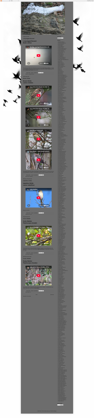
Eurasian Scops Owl (61, 141)
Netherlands (31, 176)
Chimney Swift (60, 109)
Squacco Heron (60, 346)
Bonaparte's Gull (60, 92)
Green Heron (60, 192)
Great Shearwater (60, 184)
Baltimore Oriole (60, 65)
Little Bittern (60, 239)
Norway (59, 260)
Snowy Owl (59, 332)
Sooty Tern (59, 335)
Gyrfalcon (59, 204)
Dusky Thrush (60, 132)
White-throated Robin (61, 382)
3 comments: (35, 72)
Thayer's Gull (60, 361)
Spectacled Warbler (61, 341)
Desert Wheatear (60, 130)
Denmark (59, 129)
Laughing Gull (60, 226)
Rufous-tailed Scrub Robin (62, 314)
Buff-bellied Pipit (60, 100)
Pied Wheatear (60, 281)
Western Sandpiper (61, 373)
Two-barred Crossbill (61, 365)
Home (36, 294)
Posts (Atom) (29, 296)
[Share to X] (40, 72)
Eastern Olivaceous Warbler (62, 135)
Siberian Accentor (60, 325)
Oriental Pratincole (61, 262)
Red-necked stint (60, 298)
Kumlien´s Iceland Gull (61, 224)
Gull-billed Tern (60, 203)
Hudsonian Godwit (61, 207)
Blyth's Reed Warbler (61, 90)
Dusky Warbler (27, 258)
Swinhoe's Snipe (60, 355)
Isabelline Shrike (27, 180)
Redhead (59, 299)
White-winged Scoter (61, 384)
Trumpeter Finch (60, 363)
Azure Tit (59, 60)
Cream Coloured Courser (62, 121)
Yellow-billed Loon (61, 396)
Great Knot (59, 182)
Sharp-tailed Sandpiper (61, 322)
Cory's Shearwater (61, 120)
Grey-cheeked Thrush (61, 198)
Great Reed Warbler (61, 183)
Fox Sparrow (60, 173)
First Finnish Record (61, 156)
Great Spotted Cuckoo (61, 186)
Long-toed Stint (60, 250)
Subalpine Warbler (61, 351)
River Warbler (60, 302)
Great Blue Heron (60, 181)
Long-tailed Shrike (61, 249)
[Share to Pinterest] (42, 72)
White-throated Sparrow (61, 383)
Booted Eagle (60, 93)
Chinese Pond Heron (61, 110)
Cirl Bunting (60, 111)
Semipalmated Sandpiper (62, 321)
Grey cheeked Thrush (61, 195)
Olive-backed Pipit (61, 261)
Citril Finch (59, 112)
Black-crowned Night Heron (62, 76)
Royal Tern (59, 311)
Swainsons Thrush (61, 353)
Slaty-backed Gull (60, 329)
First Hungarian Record (61, 160)
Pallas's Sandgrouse (61, 272)
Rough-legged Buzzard (61, 310)
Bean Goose (60, 67)
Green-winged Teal (61, 193)
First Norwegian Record (61, 163)
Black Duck (59, 70)
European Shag (60, 143)
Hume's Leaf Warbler (61, 208)
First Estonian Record (61, 154)
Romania (59, 304)
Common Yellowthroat (61, 119)
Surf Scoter (59, 352)
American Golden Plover (61, 48)
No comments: (36, 290)
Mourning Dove (60, 255)
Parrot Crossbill (60, 276)
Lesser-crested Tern (61, 237)
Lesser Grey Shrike (61, 228)
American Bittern (60, 46)
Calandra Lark (60, 102)
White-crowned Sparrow (61, 375)
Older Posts (52, 294)
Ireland (59, 215)
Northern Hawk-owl (61, 258)
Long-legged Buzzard (28, 38)
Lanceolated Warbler (61, 225)
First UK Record (60, 171)
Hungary (59, 209)
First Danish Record (61, 152)
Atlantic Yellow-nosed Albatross (62, 59)
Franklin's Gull (60, 175)
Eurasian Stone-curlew (61, 142)
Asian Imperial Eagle (61, 58)
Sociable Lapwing (60, 333)
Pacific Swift (60, 268)
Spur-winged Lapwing (61, 345)
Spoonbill (59, 342)
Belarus (59, 68)
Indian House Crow (61, 214)
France (59, 174)
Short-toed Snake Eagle (61, 324)
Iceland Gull (60, 213)
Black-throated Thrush (61, 81)
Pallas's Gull (60, 271)
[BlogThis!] (39, 72)
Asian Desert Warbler (61, 57)
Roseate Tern (60, 308)
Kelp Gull (59, 219)
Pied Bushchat (60, 280)
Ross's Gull (59, 309)
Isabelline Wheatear (61, 217)
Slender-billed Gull (61, 330)
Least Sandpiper (60, 227)
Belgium (59, 69)
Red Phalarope (60, 292)
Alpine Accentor (60, 44)
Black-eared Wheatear (61, 77)
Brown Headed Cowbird (61, 98)
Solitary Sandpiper (61, 334)
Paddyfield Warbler (61, 269)
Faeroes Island (60, 145)
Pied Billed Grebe (60, 279)
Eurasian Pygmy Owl (61, 140)
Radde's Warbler (60, 291)
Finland (59, 150)
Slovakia (59, 331)
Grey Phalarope (60, 196)
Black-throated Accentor (61, 80)
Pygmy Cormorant (60, 290)
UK (58, 366)
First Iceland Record (61, 161)
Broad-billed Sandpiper (61, 97)
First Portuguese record (61, 165)
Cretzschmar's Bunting (61, 123)
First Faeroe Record (61, 155)
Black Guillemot (60, 71)
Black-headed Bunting (61, 79)
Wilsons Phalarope (61, 393)
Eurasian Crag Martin (61, 139)
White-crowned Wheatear (62, 376)
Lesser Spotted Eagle (61, 234)
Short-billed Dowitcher (61, 323)
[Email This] (38, 72)
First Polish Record (61, 164)
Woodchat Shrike (60, 394)
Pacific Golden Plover (61, 267)
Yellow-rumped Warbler (61, 399)
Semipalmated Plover (61, 320)
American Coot (60, 47)
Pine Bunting (60, 282)
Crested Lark (60, 122)
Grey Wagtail (60, 197)
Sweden (59, 354)
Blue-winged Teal (60, 88)
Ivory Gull (59, 218)
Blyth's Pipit (60, 89)
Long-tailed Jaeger (61, 248)
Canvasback (60, 103)
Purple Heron (60, 288)
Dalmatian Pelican (61, 124)
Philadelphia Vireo (61, 278)
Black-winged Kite (60, 82)
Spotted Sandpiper (61, 344)
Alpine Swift (60, 45)
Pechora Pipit (60, 277)
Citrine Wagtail (60, 113)
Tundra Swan (60, 364)
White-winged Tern (61, 386)
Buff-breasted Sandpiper (61, 101)
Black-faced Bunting (61, 78)
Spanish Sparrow (60, 340)
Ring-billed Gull (60, 300)
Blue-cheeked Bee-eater (61, 87)
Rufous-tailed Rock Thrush (62, 313)
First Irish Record (60, 162)
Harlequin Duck (60, 205)
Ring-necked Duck (61, 301)
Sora (59, 336)
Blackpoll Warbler (60, 86)
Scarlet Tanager (60, 319)
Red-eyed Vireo (60, 293)
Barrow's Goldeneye (61, 66)
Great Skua (59, 185)
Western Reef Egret (61, 372)
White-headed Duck (61, 377)
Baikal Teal (59, 61)
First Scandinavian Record (62, 166)
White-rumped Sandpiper (62, 378)
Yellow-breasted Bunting (61, 397)
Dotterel (59, 131)
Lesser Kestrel (60, 229)
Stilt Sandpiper (60, 350)
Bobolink (59, 91)
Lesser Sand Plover (61, 230)
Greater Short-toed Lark (61, 188)
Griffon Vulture (60, 202)
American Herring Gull (61, 49)
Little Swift (59, 245)
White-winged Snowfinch (61, 385)
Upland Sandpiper (61, 367)
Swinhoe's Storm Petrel (61, 356)
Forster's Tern (60, 172)
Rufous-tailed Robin (61, 312)
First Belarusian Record (61, 151)
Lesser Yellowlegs (61, 236)
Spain (31, 214)
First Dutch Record (61, 153)
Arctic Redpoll (60, 55)
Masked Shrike (60, 251)
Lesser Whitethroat (61, 235)
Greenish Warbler (60, 194)
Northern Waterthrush (61, 259)
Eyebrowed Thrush (61, 144)
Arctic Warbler (26, 218)
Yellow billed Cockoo (61, 395)
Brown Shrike (26, 78)
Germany (59, 176)
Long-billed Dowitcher (61, 246)
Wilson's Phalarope (61, 388)
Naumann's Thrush (61, 256)
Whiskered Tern (60, 374)
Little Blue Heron (60, 240)
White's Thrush (60, 387)
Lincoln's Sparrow (60, 238)
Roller (59, 303)
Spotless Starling (60, 343)
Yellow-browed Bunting (61, 398)
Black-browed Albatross (61, 75)
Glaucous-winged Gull (61, 177)
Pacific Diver (60, 266)
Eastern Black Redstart (61, 134)
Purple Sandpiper (60, 289)
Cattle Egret (60, 107)
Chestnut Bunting (60, 108)
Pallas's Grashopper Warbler (62, 270)
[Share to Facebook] (41, 72)
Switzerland (60, 357)
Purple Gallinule (60, 287)
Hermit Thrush (60, 206)
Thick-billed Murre (60, 362)
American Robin (60, 50)
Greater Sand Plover (61, 187)
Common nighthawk (61, 118)
